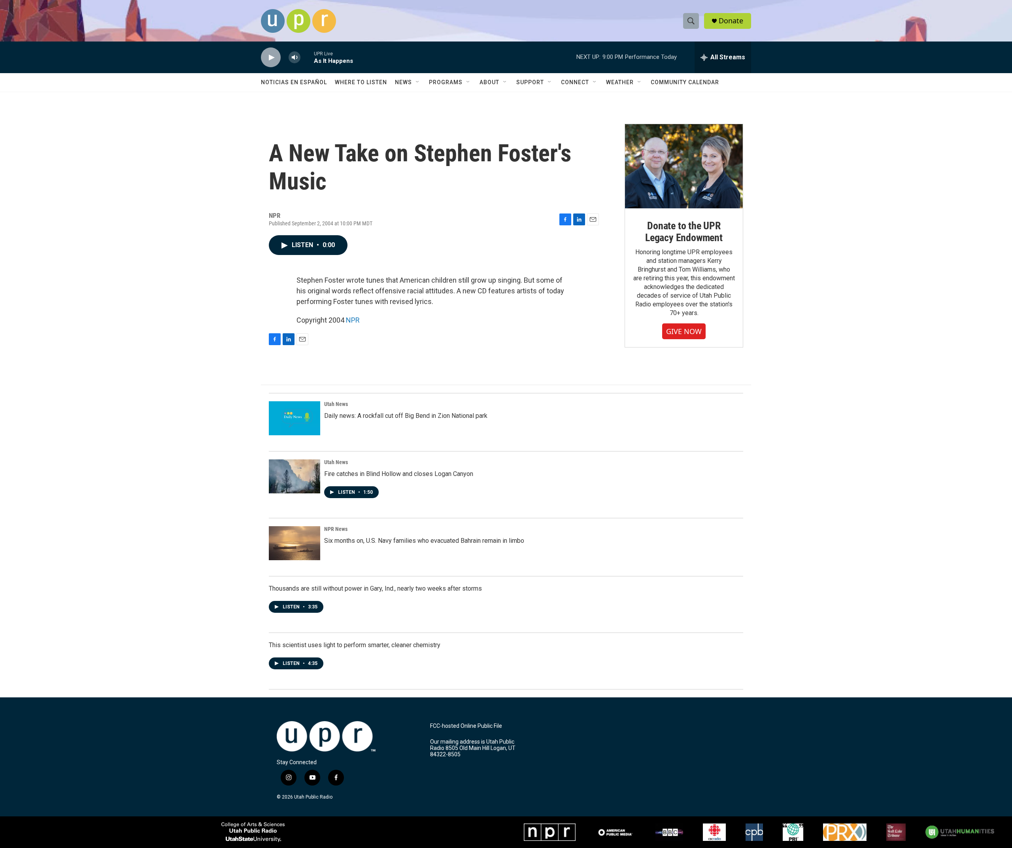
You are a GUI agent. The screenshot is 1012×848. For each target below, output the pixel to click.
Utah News (336, 404)
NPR (353, 320)
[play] (270, 57)
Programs (446, 82)
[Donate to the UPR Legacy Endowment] (684, 166)
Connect (575, 82)
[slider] (307, 57)
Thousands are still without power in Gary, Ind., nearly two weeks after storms (375, 588)
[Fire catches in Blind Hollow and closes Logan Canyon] (294, 476)
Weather (620, 82)
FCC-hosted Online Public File (466, 726)
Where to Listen (361, 82)
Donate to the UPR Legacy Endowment (684, 232)
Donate (731, 21)
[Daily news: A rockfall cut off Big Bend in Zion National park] (294, 418)
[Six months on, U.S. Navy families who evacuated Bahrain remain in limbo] (294, 543)
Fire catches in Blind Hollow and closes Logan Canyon (398, 474)
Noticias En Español (294, 82)
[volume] (294, 57)
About (489, 82)
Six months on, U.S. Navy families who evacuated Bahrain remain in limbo (424, 540)
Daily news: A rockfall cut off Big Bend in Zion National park (405, 415)
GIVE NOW (684, 331)
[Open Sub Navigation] (418, 82)
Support (530, 82)
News (403, 82)
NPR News (335, 529)
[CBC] (714, 832)
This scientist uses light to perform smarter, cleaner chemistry (354, 645)
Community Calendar (685, 82)
